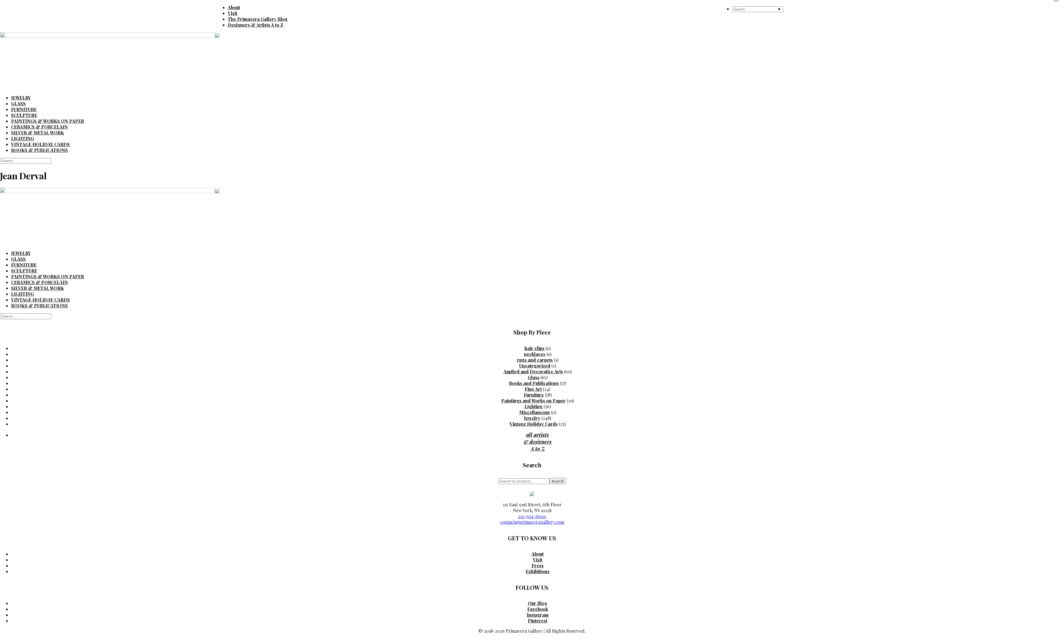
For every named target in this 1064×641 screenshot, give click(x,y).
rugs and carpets (535, 360)
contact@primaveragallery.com (532, 522)
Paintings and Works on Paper (533, 401)
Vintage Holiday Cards (534, 424)
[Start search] (1056, 1)
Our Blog (537, 603)
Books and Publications (534, 383)
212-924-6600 (532, 516)
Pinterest (537, 621)
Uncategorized (534, 366)
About (537, 554)
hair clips (534, 348)
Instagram (538, 615)
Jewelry (532, 418)
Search (558, 481)
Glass (533, 377)
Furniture (534, 395)
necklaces (534, 354)
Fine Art (533, 389)
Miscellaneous (534, 412)
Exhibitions (537, 571)
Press (537, 565)
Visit (537, 560)
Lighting (534, 406)
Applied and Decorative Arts (533, 371)
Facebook (537, 609)
